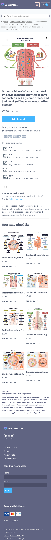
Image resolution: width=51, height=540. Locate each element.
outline (4, 410)
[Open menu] (37, 4)
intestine (5, 408)
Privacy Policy (10, 455)
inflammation (21, 405)
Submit (8, 490)
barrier (45, 397)
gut (28, 402)
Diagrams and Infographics (20, 394)
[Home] (2, 22)
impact (12, 405)
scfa (7, 413)
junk (11, 408)
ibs (45, 402)
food (14, 402)
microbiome (29, 408)
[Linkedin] (11, 436)
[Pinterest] (6, 436)
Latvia (6, 535)
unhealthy (32, 413)
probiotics (36, 410)
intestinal (40, 405)
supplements (16, 413)
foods (19, 402)
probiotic (28, 410)
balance (30, 397)
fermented (43, 400)
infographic (31, 405)
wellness (40, 413)
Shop (6, 451)
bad (24, 397)
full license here (16, 199)
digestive (26, 400)
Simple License (10, 458)
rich (3, 413)
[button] (46, 38)
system (24, 413)
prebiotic (12, 410)
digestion (17, 400)
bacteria (18, 397)
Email (6, 481)
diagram (5, 400)
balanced (38, 397)
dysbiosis (34, 400)
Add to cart (18, 119)
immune (5, 405)
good (24, 402)
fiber (4, 402)
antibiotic (10, 397)
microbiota (39, 408)
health (33, 402)
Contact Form (10, 447)
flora (9, 402)
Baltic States (15, 535)
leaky (16, 408)
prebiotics (20, 410)
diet (11, 400)
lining (21, 408)
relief (44, 410)
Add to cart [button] (8, 266)
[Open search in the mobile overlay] (25, 16)
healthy (40, 402)
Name (6, 472)
